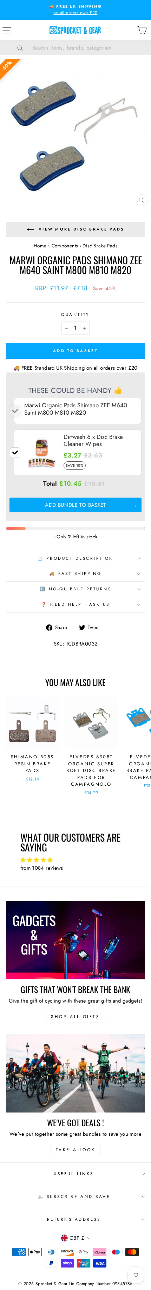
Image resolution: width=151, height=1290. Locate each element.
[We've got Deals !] (75, 1073)
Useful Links (73, 1173)
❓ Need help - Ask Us (75, 604)
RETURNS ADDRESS (74, 1219)
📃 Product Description (75, 558)
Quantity (75, 314)
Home (40, 245)
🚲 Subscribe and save (74, 1196)
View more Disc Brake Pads (82, 229)
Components (65, 245)
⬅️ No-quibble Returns (76, 589)
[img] (75, 860)
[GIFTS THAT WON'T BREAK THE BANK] (75, 940)
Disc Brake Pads (100, 245)
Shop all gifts (75, 1016)
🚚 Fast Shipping (75, 573)
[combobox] (84, 47)
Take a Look (76, 1150)
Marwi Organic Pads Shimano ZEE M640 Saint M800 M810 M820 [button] (75, 408)
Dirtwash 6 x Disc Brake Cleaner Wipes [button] (93, 440)
